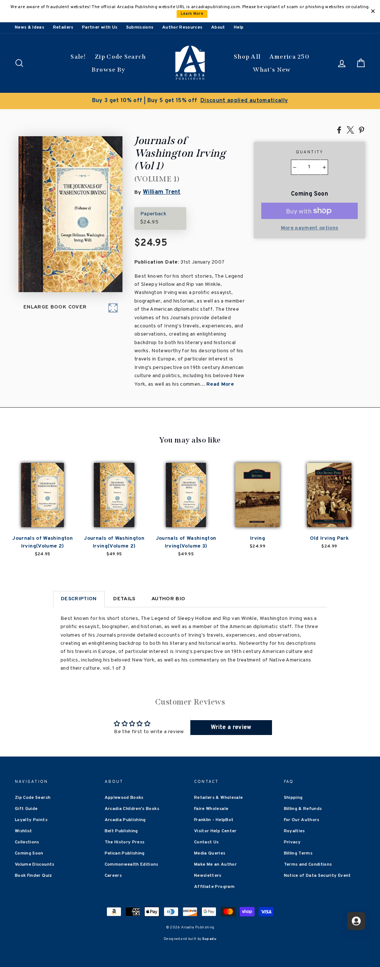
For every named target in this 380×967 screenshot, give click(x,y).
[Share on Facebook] (339, 129)
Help (238, 27)
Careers (113, 876)
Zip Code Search (120, 56)
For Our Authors (302, 820)
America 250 (289, 56)
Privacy (292, 842)
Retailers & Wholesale (218, 798)
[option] (190, 101)
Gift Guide (26, 809)
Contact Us (206, 842)
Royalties (294, 831)
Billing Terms (298, 853)
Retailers (63, 27)
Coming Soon (29, 853)
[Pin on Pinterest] (361, 129)
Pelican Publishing (125, 853)
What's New (272, 69)
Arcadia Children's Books (132, 809)
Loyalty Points (31, 820)
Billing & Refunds (303, 809)
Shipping (293, 798)
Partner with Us (99, 27)
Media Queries (210, 853)
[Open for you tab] (356, 921)
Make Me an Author (215, 865)
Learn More (192, 14)
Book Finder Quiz (33, 876)
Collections (27, 842)
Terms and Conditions (308, 865)
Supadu (209, 939)
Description (79, 599)
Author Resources (182, 27)
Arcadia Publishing (125, 820)
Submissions (140, 27)
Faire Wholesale (211, 809)
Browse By (108, 69)
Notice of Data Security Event (317, 876)
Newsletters (208, 876)
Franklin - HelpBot (213, 820)
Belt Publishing (121, 831)
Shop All (247, 56)
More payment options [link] (309, 228)
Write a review (231, 727)
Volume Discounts (35, 865)
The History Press (125, 842)
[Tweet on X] (350, 129)
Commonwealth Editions (131, 865)
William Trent (162, 192)
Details (124, 599)
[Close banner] (373, 11)
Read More (220, 384)
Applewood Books (124, 798)
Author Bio (168, 599)
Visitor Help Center (215, 831)
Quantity (310, 152)
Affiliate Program (214, 887)
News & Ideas (29, 27)
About (218, 27)
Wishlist (23, 831)
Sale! (78, 56)
